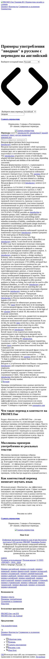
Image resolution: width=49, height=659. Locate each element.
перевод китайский (9, 578)
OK (2, 654)
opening (37, 174)
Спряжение (29, 7)
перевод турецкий (39, 580)
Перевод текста (7, 597)
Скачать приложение (17, 645)
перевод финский (19, 585)
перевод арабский (8, 576)
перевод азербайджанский (31, 573)
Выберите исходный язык (12, 62)
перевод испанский (38, 571)
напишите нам (38, 405)
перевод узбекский (29, 583)
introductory (6, 242)
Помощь (11, 642)
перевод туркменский (10, 583)
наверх (4, 558)
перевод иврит (23, 576)
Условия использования (11, 560)
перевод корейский (27, 578)
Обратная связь (14, 639)
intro (18, 323)
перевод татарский (23, 580)
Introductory (6, 144)
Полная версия (29, 560)
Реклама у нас (14, 647)
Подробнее (40, 657)
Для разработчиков (9, 626)
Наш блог (5, 604)
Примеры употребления (11, 599)
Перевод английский (10, 569)
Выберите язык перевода (12, 111)
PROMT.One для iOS (10, 613)
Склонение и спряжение (11, 601)
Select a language (8, 565)
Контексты (13, 7)
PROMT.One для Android (11, 616)
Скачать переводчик (10, 119)
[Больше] (5, 381)
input (13, 305)
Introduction (6, 298)
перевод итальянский (10, 573)
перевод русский (27, 569)
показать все (6, 137)
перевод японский (9, 587)
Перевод (4, 7)
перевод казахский (39, 576)
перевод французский (20, 571)
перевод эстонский (36, 585)
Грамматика (6, 9)
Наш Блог (12, 650)
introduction (9, 156)
